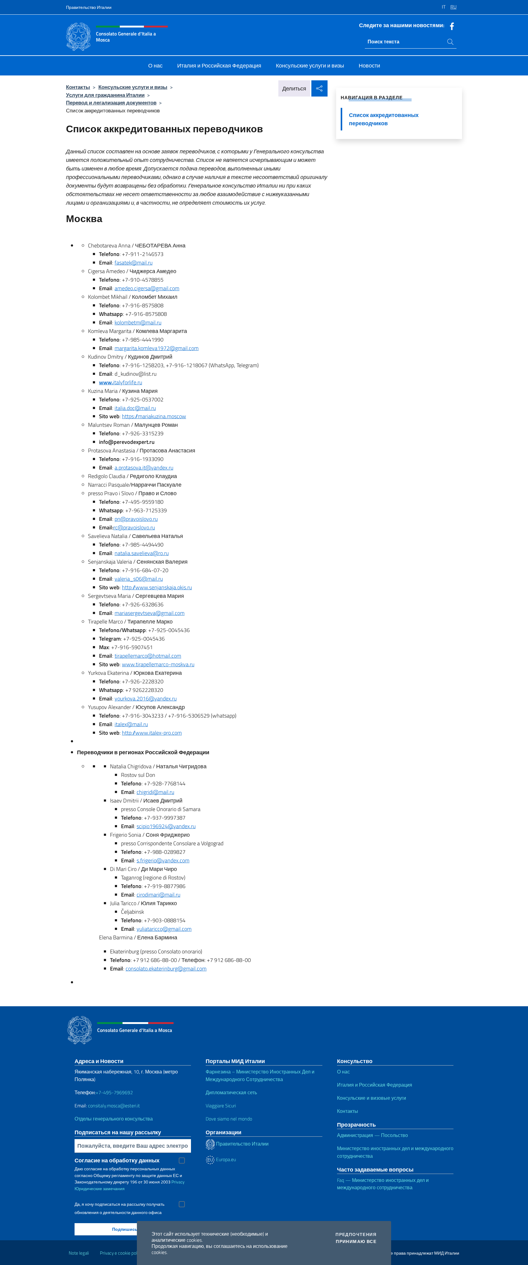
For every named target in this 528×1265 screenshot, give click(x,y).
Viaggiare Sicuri (221, 1105)
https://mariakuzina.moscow (154, 416)
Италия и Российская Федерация (374, 1084)
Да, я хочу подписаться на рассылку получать (119, 1204)
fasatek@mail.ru (133, 262)
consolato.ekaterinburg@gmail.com (166, 968)
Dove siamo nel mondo (229, 1118)
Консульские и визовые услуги (371, 1098)
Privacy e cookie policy (121, 1252)
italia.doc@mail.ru (135, 408)
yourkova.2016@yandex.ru (146, 698)
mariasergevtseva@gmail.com (150, 613)
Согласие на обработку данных (117, 1160)
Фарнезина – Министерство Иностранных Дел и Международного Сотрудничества (260, 1075)
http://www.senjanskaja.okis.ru (157, 587)
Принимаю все (356, 1241)
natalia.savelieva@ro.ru (142, 553)
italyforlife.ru (120, 382)
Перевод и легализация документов (111, 102)
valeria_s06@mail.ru (139, 579)
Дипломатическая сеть (231, 1092)
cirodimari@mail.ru (158, 894)
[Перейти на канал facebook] (450, 25)
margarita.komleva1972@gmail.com (157, 348)
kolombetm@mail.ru (138, 322)
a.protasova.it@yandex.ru (144, 467)
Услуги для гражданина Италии (105, 95)
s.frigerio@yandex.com (163, 860)
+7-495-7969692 (114, 1092)
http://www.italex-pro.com (152, 733)
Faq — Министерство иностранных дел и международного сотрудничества (383, 1183)
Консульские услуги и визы (132, 87)
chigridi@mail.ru (155, 792)
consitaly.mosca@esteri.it (114, 1105)
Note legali (79, 1252)
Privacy (178, 1182)
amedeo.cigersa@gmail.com (147, 288)
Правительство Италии (89, 7)
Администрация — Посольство (372, 1135)
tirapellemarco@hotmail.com (148, 656)
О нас (343, 1071)
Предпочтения (356, 1234)
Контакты (78, 87)
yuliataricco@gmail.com (164, 929)
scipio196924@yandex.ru (166, 826)
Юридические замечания (100, 1188)
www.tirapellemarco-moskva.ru (158, 664)
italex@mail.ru (131, 724)
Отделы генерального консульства (114, 1118)
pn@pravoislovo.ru (136, 519)
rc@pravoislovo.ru (134, 527)
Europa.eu (225, 1159)
